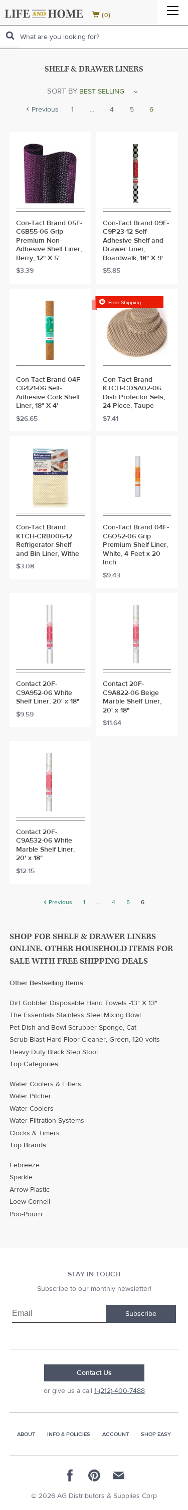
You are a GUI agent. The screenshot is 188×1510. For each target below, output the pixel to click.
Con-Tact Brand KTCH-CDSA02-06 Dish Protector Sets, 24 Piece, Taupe (134, 393)
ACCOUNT (115, 1434)
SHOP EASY (156, 1434)
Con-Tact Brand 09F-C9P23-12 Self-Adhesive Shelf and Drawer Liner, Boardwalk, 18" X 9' (136, 241)
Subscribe (140, 1313)
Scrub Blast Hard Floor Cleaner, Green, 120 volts (85, 1039)
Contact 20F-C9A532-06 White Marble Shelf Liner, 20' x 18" (45, 845)
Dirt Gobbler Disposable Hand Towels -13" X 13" (83, 1003)
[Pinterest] (94, 1475)
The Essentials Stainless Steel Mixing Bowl (75, 1015)
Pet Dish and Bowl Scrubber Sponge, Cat (73, 1027)
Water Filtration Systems (47, 1120)
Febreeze (25, 1165)
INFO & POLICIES (68, 1434)
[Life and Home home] (44, 14)
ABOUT (26, 1434)
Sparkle (21, 1177)
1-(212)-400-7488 (119, 1390)
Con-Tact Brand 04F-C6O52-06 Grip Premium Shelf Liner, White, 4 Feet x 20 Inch (136, 545)
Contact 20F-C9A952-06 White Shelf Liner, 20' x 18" (47, 693)
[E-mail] (118, 1475)
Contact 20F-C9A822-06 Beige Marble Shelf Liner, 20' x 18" (132, 697)
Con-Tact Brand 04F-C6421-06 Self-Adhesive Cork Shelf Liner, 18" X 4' (49, 393)
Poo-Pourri (26, 1214)
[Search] (10, 36)
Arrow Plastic (30, 1189)
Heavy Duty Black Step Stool (54, 1052)
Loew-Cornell (30, 1201)
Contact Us (94, 1372)
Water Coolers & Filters (45, 1084)
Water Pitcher (30, 1096)
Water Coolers (32, 1108)
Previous (44, 110)
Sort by (62, 91)
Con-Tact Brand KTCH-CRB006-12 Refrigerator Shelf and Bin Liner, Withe (47, 540)
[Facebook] (70, 1475)
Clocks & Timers (35, 1133)
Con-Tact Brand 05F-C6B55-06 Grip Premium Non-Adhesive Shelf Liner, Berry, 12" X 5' (49, 241)
